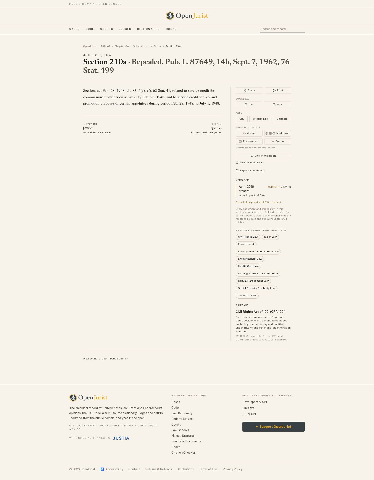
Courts (106, 28)
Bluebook (282, 119)
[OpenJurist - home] (187, 15)
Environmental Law (250, 258)
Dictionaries (148, 28)
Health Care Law (248, 266)
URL (241, 119)
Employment (246, 244)
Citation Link (260, 119)
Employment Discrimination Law (258, 251)
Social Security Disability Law (256, 288)
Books (171, 28)
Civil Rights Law (248, 236)
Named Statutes (183, 435)
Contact (134, 469)
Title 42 (105, 46)
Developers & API (254, 402)
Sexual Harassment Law (253, 280)
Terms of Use (208, 469)
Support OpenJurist (273, 426)
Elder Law (270, 236)
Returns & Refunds (158, 469)
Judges (125, 28)
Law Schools (180, 430)
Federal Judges (182, 419)
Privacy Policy (232, 469)
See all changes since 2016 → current (258, 202)
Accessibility (111, 469)
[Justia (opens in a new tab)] (121, 438)
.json (105, 358)
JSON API (249, 414)
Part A (157, 46)
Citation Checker (183, 452)
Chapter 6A (121, 46)
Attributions (185, 469)
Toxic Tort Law (247, 295)
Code (90, 28)
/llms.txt (248, 408)
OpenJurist (90, 46)
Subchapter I (141, 46)
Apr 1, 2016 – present (247, 189)
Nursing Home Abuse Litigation (258, 273)
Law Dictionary (181, 413)
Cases (74, 28)
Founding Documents (186, 441)
